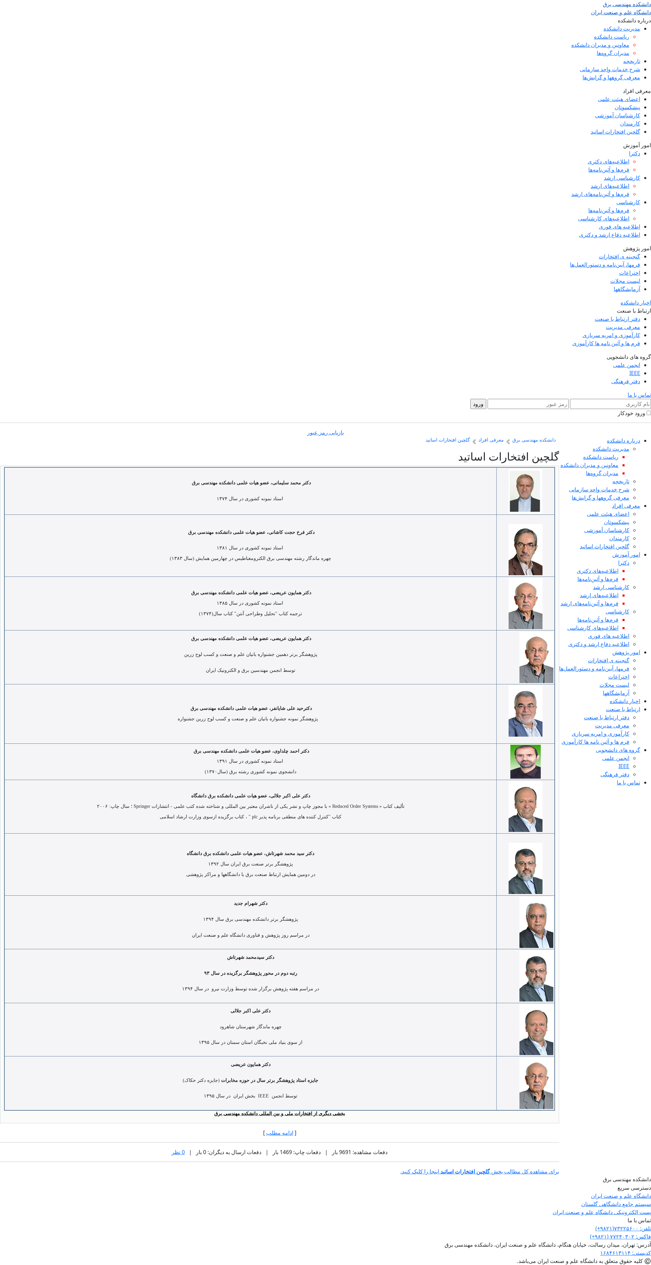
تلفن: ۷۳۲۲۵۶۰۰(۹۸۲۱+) (623, 1228)
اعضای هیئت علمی (619, 99)
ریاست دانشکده (611, 36)
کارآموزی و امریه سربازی (611, 335)
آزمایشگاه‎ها (627, 289)
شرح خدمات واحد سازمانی (610, 69)
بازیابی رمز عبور (325, 432)
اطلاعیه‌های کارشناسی (603, 218)
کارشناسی (628, 202)
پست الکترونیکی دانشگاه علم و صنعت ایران (602, 1212)
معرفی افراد (626, 505)
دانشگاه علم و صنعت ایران (621, 1196)
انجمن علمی (626, 365)
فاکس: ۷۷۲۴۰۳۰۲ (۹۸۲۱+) (620, 1236)
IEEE (634, 373)
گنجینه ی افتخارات (619, 256)
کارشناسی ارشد (622, 177)
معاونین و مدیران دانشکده (600, 44)
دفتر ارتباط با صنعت (617, 319)
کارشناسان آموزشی (617, 115)
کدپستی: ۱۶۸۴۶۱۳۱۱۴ (625, 1253)
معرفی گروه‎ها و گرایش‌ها (611, 77)
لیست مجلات (625, 281)
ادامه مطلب (279, 1132)
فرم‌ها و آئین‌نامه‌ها (608, 169)
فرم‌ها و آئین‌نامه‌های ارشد (600, 194)
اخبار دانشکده (635, 302)
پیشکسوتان (627, 107)
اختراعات (629, 272)
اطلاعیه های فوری (619, 226)
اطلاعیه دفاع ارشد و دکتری (609, 234)
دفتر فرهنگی (625, 381)
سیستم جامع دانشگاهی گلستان (616, 1204)
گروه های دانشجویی (618, 750)
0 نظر (178, 1152)
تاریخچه (631, 61)
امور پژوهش (626, 652)
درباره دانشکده (623, 440)
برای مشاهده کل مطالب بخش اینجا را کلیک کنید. (479, 1171)
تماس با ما (639, 394)
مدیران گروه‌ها (613, 53)
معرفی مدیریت (623, 327)
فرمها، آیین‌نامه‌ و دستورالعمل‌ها (605, 264)
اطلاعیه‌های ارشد (610, 186)
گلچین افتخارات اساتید (615, 131)
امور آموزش (626, 554)
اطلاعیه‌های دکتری (608, 161)
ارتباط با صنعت (623, 709)
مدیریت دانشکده (622, 28)
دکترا (634, 153)
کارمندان (630, 123)
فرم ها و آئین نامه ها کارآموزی (606, 343)
